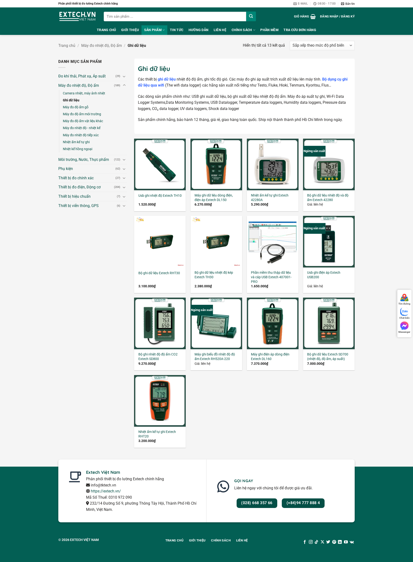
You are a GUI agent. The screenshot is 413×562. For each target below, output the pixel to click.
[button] (348, 4)
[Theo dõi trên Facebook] (305, 542)
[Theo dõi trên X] (322, 542)
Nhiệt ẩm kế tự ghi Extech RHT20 (157, 434)
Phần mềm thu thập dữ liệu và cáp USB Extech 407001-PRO (271, 277)
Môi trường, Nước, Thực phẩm (83, 159)
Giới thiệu (130, 30)
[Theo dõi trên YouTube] (346, 542)
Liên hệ (220, 30)
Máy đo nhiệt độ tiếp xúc (81, 135)
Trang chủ (66, 45)
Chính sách (242, 30)
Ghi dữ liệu (71, 100)
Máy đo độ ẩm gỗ (75, 107)
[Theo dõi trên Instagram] (311, 542)
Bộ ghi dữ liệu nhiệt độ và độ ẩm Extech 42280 (327, 197)
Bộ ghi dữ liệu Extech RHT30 (159, 273)
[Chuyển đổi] (124, 76)
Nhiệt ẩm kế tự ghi (76, 142)
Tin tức (176, 30)
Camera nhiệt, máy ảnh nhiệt (84, 93)
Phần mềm (269, 30)
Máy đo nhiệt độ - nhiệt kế (81, 128)
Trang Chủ (106, 30)
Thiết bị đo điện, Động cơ (79, 187)
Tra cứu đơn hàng (299, 30)
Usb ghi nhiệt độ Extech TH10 (160, 196)
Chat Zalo (404, 317)
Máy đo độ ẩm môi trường (82, 114)
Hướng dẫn (199, 30)
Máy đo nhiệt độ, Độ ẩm (101, 45)
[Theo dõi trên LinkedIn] (340, 542)
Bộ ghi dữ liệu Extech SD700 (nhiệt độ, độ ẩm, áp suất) (327, 356)
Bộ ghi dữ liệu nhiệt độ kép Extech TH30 (214, 275)
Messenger (404, 332)
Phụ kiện (65, 168)
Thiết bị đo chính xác (76, 178)
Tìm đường (404, 303)
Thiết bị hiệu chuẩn (74, 196)
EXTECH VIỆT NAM (84, 540)
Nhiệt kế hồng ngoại (77, 149)
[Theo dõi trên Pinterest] (334, 542)
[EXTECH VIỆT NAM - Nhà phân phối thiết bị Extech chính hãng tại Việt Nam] (77, 16)
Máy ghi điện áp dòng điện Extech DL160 (270, 356)
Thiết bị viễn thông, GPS (78, 205)
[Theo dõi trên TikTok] (316, 542)
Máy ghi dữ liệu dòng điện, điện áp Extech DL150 (214, 197)
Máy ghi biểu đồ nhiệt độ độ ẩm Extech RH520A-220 (215, 356)
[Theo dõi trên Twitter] (328, 542)
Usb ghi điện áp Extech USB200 (323, 275)
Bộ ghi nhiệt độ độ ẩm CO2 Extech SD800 (158, 356)
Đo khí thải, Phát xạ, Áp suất (82, 76)
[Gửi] (251, 16)
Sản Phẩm (153, 30)
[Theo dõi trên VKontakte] (352, 542)
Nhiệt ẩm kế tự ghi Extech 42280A (269, 197)
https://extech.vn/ (106, 491)
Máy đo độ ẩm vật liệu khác (83, 121)
